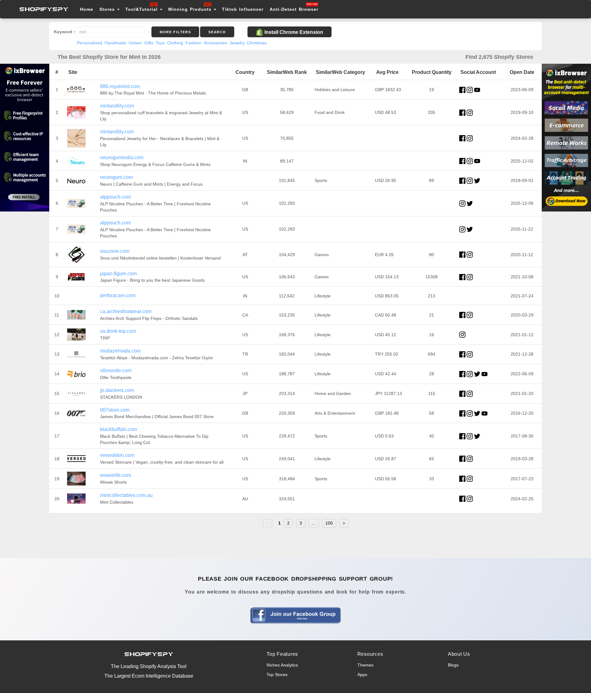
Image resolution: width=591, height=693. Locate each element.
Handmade (115, 42)
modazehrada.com (120, 350)
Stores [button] (108, 9)
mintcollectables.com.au (126, 495)
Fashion (193, 42)
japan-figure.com (118, 273)
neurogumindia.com (121, 157)
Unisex (135, 42)
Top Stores (277, 674)
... (314, 523)
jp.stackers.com (117, 390)
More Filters (175, 32)
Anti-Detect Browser (294, 9)
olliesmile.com (115, 370)
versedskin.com (117, 455)
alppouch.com (115, 196)
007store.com (115, 410)
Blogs (453, 665)
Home (86, 9)
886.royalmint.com (120, 86)
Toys (160, 42)
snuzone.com (114, 251)
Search (217, 32)
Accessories (215, 42)
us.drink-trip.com (118, 331)
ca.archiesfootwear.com (125, 311)
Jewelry (237, 42)
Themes (365, 665)
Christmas (257, 42)
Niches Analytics (282, 665)
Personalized (89, 42)
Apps (362, 674)
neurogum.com (116, 177)
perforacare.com (117, 295)
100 (329, 523)
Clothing (175, 42)
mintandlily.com (117, 105)
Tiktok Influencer (242, 9)
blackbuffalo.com (118, 429)
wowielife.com (115, 475)
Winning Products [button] (189, 9)
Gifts (148, 42)
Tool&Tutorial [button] (141, 9)
